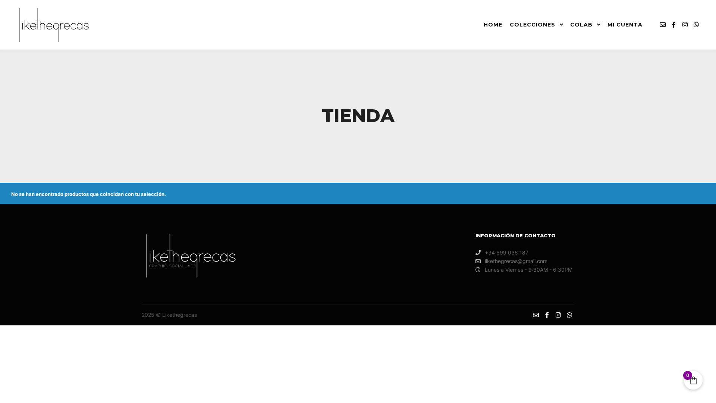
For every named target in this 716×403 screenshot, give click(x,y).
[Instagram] (685, 24)
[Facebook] (674, 24)
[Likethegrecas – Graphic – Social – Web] (52, 25)
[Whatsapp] (696, 24)
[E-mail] (663, 24)
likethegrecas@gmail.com (516, 261)
